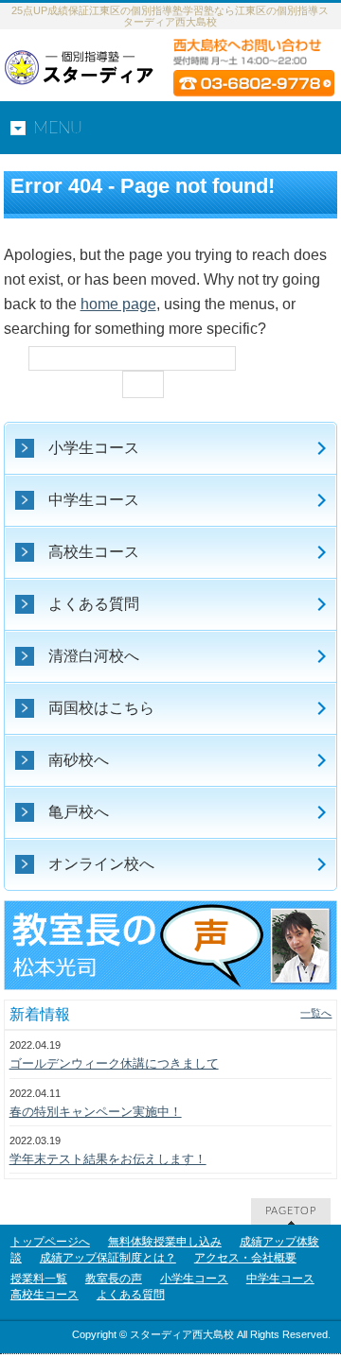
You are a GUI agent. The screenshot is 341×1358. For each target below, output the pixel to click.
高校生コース (44, 1294)
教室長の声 (113, 1278)
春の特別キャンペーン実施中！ (95, 1112)
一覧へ (316, 1012)
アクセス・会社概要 (245, 1257)
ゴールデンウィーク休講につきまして (114, 1063)
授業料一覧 (38, 1278)
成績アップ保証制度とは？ (108, 1257)
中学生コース (280, 1278)
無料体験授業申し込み (165, 1241)
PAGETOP (290, 1211)
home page (118, 304)
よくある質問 (131, 1294)
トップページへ (50, 1241)
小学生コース (194, 1278)
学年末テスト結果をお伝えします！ (107, 1159)
